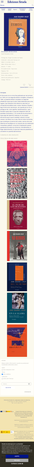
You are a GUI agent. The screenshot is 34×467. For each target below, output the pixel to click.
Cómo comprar (31, 9)
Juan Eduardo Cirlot (7, 54)
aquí (3, 451)
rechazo (17, 460)
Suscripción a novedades (22, 9)
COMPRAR (31, 87)
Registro (15, 9)
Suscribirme (8, 387)
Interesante (27, 391)
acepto (17, 456)
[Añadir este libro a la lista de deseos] (24, 85)
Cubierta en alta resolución (9, 135)
